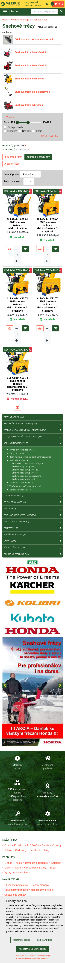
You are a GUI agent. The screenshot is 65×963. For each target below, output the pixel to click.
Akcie (39, 131)
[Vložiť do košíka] (25, 249)
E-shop (15, 11)
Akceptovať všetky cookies (33, 948)
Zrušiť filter (12, 163)
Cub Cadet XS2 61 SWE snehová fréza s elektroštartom (17, 224)
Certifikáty (21, 850)
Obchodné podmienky (16, 885)
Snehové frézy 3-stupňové (24, 473)
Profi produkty (15, 127)
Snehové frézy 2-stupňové (25, 470)
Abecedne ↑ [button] (29, 174)
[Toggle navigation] (5, 11)
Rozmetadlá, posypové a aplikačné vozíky (30, 457)
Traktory (11, 528)
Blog (46, 850)
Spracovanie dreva (16, 521)
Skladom (12, 131)
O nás (7, 845)
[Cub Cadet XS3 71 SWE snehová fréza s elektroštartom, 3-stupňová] (17, 282)
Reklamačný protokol (42, 889)
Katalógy (56, 862)
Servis (45, 845)
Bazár (53, 867)
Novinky (26, 131)
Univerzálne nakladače (21, 482)
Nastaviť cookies (21, 939)
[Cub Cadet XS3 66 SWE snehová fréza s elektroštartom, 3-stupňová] (47, 203)
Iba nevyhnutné (44, 939)
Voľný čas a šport (15, 534)
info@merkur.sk (31, 2)
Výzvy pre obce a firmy (17, 872)
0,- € (57, 4)
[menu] (47, 3)
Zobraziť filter (14, 156)
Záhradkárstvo (14, 547)
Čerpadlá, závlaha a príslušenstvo (25, 430)
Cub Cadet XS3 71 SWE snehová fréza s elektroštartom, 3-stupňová (17, 304)
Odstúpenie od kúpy (15, 894)
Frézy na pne (16, 453)
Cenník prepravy (40, 885)
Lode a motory (13, 495)
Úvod (5, 19)
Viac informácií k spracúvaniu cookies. (33, 959)
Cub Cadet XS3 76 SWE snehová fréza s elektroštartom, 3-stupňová (48, 304)
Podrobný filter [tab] (50, 136)
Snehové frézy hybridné (23, 479)
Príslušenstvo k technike (20, 515)
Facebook (35, 850)
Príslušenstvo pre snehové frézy (27, 463)
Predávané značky (36, 867)
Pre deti (10, 508)
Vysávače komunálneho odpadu (25, 486)
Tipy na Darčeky (14, 417)
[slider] (17, 122)
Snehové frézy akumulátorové (26, 476)
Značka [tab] (10, 117)
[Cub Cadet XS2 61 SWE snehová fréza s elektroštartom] (17, 203)
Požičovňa (33, 845)
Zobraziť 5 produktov (38, 156)
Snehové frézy (39, 19)
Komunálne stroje (20, 19)
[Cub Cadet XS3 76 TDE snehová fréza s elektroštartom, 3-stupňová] (17, 361)
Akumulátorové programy (20, 423)
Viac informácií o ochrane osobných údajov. (33, 956)
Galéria (8, 850)
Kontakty (19, 845)
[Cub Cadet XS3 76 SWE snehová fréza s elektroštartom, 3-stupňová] (47, 282)
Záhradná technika (16, 554)
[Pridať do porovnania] (9, 249)
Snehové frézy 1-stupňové (24, 466)
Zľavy (7, 867)
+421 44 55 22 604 (33, 5)
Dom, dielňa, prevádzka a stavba (23, 436)
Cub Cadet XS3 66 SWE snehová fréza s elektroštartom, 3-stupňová (48, 225)
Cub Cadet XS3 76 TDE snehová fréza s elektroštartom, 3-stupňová (17, 384)
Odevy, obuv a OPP (15, 502)
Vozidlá (10, 541)
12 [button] (28, 181)
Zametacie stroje (18, 490)
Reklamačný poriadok (16, 889)
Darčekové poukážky (36, 862)
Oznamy (56, 845)
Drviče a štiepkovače (20, 450)
